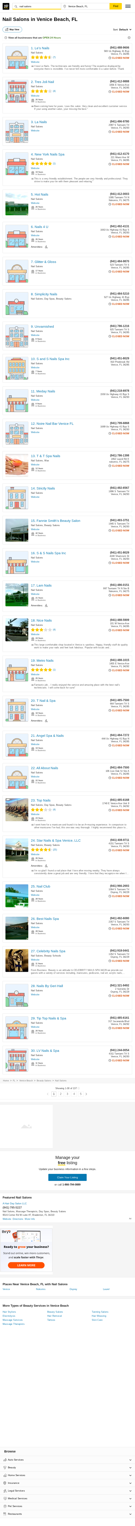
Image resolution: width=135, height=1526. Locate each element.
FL (14, 1080)
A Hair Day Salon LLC (15, 1203)
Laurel (106, 1289)
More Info (30, 1219)
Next (86, 1094)
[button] (128, 6)
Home (6, 1080)
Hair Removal (54, 1316)
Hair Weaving (99, 1316)
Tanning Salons (100, 1312)
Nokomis (41, 1289)
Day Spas (49, 298)
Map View (14, 29)
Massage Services (13, 1320)
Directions (18, 1219)
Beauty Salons (64, 298)
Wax (46, 460)
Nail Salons (37, 52)
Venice (6, 1289)
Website (35, 62)
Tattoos (51, 1320)
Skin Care (97, 1320)
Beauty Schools (52, 955)
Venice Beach (26, 1080)
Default (123, 29)
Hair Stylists (9, 1312)
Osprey (73, 1289)
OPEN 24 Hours (52, 37)
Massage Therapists (26, 1211)
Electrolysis (9, 1316)
